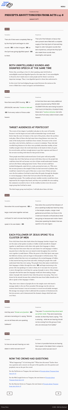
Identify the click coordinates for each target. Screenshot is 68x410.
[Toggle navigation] (63, 6)
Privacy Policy (4, 407)
